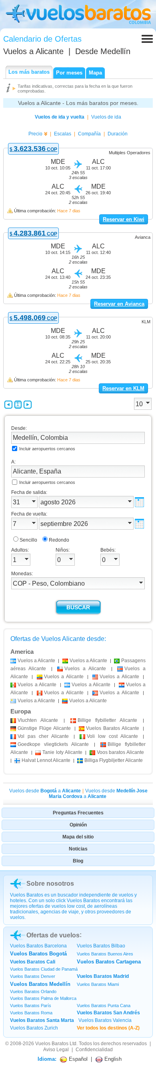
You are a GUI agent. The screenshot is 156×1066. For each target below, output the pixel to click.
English (112, 1059)
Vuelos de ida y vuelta (59, 117)
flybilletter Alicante (107, 720)
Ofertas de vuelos (53, 935)
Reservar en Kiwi (123, 219)
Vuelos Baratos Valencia (105, 1020)
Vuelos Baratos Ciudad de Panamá (44, 969)
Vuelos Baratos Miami (98, 984)
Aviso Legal (56, 1049)
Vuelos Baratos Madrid (103, 976)
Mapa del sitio (78, 837)
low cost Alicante (112, 736)
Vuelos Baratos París (30, 1005)
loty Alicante (62, 752)
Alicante (38, 720)
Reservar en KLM (123, 388)
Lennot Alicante (46, 760)
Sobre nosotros (50, 883)
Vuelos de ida (106, 117)
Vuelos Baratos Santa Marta (42, 1020)
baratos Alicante (120, 752)
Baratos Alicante (112, 728)
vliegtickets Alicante (53, 744)
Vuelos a (33, 51)
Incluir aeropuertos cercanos (47, 448)
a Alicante (36, 660)
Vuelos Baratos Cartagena (109, 962)
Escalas (62, 134)
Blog (78, 861)
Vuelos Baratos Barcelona (38, 946)
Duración (118, 134)
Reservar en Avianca (119, 304)
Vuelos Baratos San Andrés (108, 1013)
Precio (35, 134)
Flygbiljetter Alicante (113, 760)
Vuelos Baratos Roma (31, 1012)
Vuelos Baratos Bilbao (101, 946)
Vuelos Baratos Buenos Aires (105, 953)
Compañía (89, 134)
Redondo (59, 540)
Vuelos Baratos (51, 1043)
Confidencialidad (94, 1049)
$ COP (33, 149)
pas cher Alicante (43, 736)
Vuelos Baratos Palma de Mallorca (43, 998)
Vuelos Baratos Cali (32, 962)
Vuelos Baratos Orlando (33, 991)
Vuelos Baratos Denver (32, 976)
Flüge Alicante (44, 728)
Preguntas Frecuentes (78, 813)
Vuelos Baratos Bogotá (38, 954)
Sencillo (28, 540)
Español (77, 1059)
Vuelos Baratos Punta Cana (103, 1005)
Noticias (78, 849)
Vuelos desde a (45, 791)
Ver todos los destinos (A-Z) (108, 1028)
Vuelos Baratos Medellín (40, 984)
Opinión (78, 825)
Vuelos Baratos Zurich (34, 1028)
